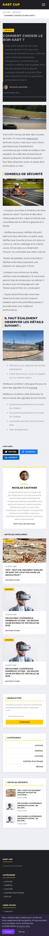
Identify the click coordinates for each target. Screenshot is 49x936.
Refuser (21, 932)
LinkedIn (12, 457)
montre (33, 387)
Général (39, 751)
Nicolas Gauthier (24, 487)
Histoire (39, 756)
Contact (8, 911)
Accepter (8, 932)
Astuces (16, 12)
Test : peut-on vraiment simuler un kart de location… (29, 792)
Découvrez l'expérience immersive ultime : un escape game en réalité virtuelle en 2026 (22, 622)
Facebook (30, 452)
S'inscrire (24, 722)
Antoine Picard (12, 580)
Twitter (12, 452)
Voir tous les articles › (24, 524)
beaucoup (32, 138)
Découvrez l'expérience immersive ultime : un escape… (29, 805)
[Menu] (43, 4)
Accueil (7, 12)
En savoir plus (23, 926)
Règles (39, 767)
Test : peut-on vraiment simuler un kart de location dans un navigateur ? (24, 572)
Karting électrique (33, 761)
